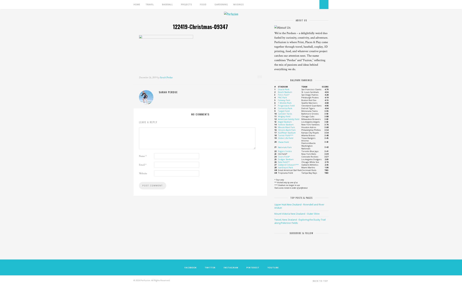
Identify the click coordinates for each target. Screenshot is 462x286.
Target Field (283, 111)
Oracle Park (283, 89)
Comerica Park (285, 108)
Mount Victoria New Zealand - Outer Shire (297, 213)
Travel (150, 4)
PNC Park (282, 97)
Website (143, 173)
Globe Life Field (285, 138)
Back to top (320, 281)
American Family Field (288, 119)
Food (203, 4)
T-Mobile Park (284, 103)
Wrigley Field (284, 116)
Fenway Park (284, 100)
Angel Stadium (285, 121)
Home (137, 4)
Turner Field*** (285, 135)
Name (143, 156)
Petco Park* (283, 94)
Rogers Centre (285, 151)
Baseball (167, 4)
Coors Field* (284, 156)
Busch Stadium (285, 92)
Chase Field (283, 142)
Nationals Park (285, 147)
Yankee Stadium (286, 124)
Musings (238, 4)
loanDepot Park (285, 167)
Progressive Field (286, 105)
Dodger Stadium (286, 159)
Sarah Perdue (166, 77)
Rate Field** (284, 162)
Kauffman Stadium (287, 132)
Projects (186, 4)
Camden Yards (285, 113)
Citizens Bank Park (287, 130)
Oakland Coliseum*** (288, 164)
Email (142, 164)
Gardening (221, 4)
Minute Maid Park (286, 127)
